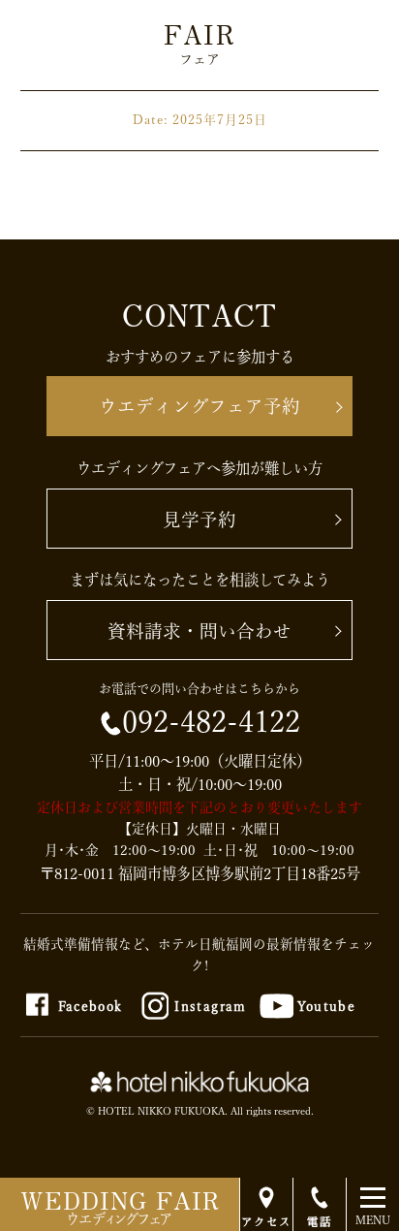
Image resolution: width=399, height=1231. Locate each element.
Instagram (210, 1006)
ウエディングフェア (120, 1204)
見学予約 (199, 519)
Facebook (90, 1006)
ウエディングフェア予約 (199, 406)
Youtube (326, 1006)
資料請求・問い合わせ (199, 631)
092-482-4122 (211, 722)
